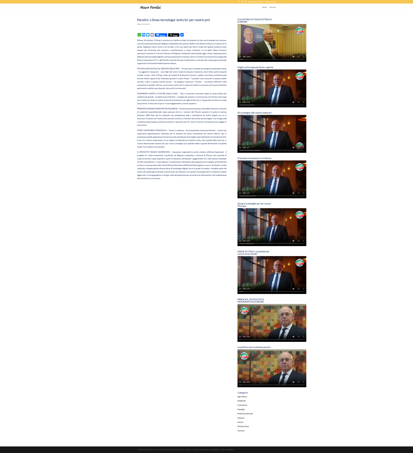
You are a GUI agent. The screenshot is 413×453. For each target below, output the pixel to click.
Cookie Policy (214, 450)
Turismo (240, 430)
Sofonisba (231, 450)
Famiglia (241, 409)
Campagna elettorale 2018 (255, 1)
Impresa (240, 418)
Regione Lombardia (270, 1)
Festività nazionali (245, 413)
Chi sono (272, 7)
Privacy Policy (204, 450)
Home (264, 7)
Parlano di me (243, 426)
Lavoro (240, 422)
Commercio (242, 405)
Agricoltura (242, 396)
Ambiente (241, 401)
